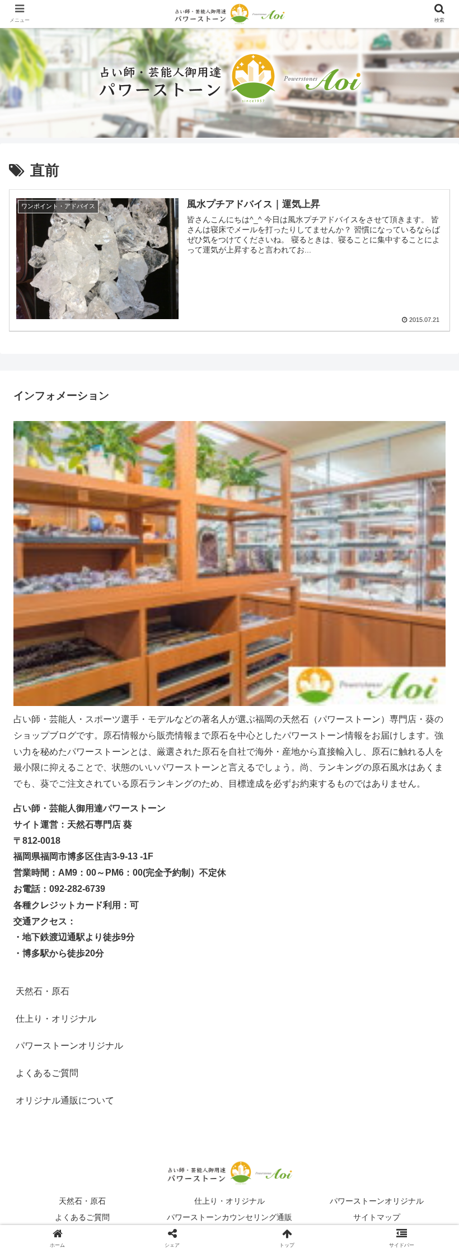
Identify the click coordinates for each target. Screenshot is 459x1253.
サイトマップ (376, 1217)
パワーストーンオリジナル (377, 1200)
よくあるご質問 (47, 1073)
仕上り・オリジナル (229, 1200)
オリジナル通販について (65, 1100)
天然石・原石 (42, 991)
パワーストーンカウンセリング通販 (229, 1217)
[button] (424, 1022)
